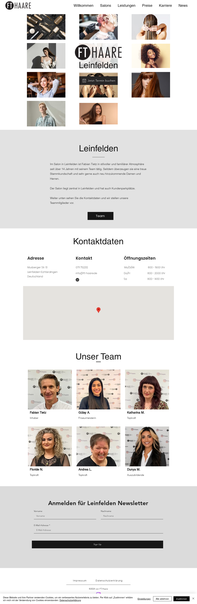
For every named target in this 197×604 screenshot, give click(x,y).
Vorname (38, 511)
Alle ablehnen (162, 598)
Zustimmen (181, 598)
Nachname (106, 511)
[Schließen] (193, 599)
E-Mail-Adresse (41, 525)
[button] (105, 5)
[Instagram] (77, 279)
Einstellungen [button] (144, 598)
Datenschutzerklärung (70, 600)
